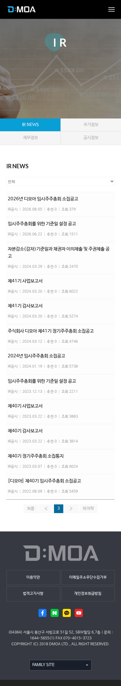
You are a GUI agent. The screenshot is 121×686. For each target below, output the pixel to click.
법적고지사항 (33, 593)
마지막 (88, 508)
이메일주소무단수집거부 (88, 577)
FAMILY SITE (43, 665)
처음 (30, 508)
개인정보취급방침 (87, 593)
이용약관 (33, 577)
